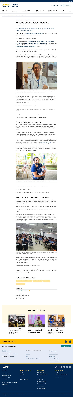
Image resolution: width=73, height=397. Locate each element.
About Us (21, 372)
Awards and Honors (20, 283)
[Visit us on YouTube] (56, 367)
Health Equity (63, 11)
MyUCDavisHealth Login (56, 5)
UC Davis (57, 372)
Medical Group (5, 384)
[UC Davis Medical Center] (10, 6)
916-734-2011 (15, 354)
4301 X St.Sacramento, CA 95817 (6, 351)
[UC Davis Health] (6, 367)
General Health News (38, 280)
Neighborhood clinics (6, 377)
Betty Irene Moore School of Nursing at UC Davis (36, 43)
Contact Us (22, 374)
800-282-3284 (13, 356)
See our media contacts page (22, 290)
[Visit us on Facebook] (58, 367)
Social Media (22, 377)
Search (69, 1)
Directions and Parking (53, 354)
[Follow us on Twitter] (70, 341)
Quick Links (68, 5)
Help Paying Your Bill (41, 383)
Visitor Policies (52, 356)
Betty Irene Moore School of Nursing (25, 20)
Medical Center (11, 15)
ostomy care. (43, 97)
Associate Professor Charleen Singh (34, 33)
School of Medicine (6, 380)
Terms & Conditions (20, 393)
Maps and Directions (24, 379)
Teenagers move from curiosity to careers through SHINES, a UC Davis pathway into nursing (56, 331)
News (70, 12)
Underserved (46, 280)
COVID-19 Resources (41, 388)
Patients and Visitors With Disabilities (56, 361)
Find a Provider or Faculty (42, 374)
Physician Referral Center (54, 358)
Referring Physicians (41, 381)
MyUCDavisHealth (53, 351)
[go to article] (16, 321)
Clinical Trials (40, 379)
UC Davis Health (5, 15)
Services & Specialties (4, 11)
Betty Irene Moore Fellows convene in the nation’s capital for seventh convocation (15, 331)
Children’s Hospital (6, 373)
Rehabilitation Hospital (6, 375)
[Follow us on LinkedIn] (61, 367)
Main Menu (4, 1)
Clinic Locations (40, 377)
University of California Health (61, 374)
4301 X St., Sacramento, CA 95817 (65, 393)
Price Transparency (41, 386)
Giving (56, 1)
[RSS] (69, 367)
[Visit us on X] (63, 367)
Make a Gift (66, 346)
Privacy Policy (27, 393)
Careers (61, 1)
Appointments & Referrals (40, 11)
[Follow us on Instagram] (66, 367)
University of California (60, 377)
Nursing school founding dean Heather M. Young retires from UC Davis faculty (36, 330)
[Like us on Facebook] (66, 341)
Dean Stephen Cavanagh (45, 142)
